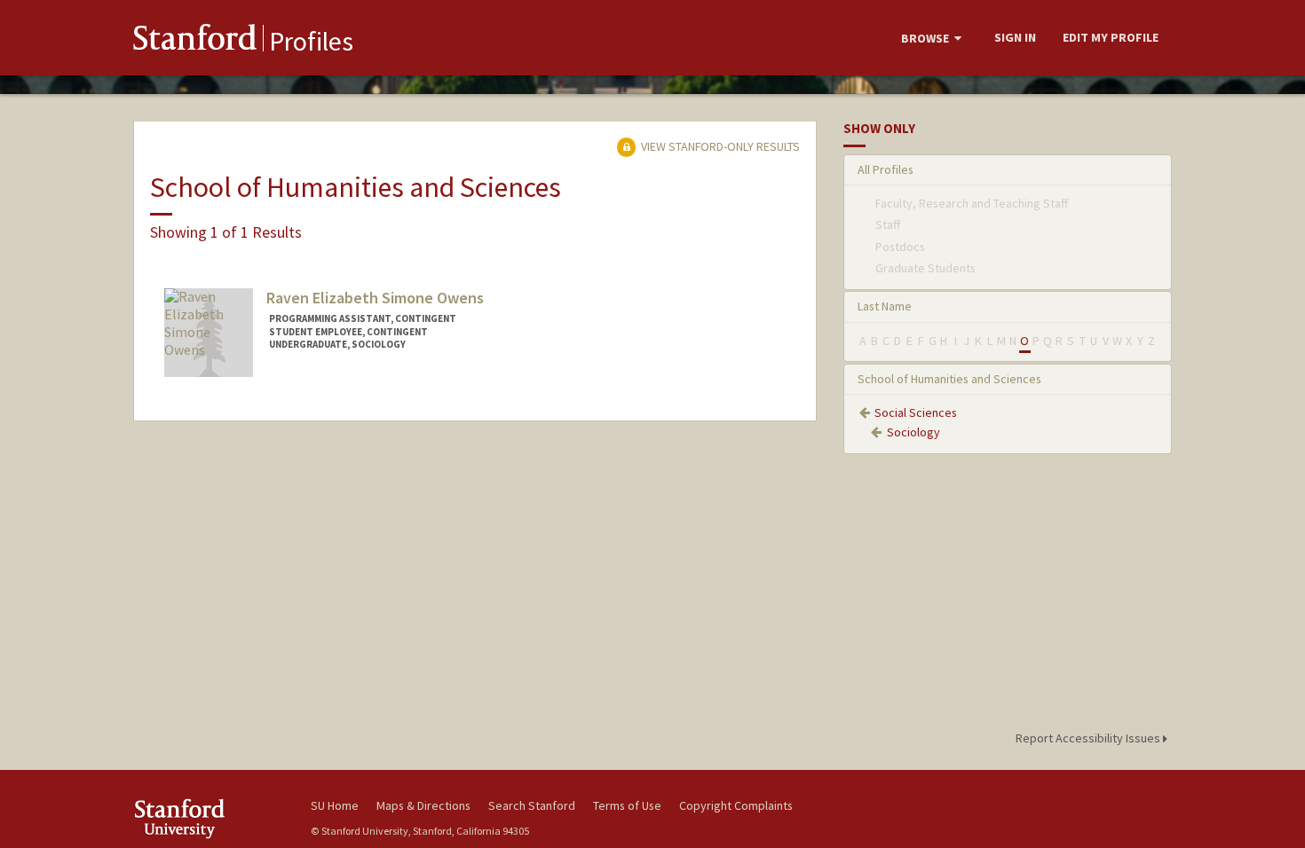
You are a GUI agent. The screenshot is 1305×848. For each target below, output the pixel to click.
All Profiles (886, 169)
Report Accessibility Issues (1089, 738)
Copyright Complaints (736, 805)
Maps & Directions (423, 805)
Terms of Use (627, 805)
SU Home (335, 805)
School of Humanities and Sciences (949, 379)
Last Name (885, 306)
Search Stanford (531, 805)
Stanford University (208, 818)
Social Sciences (915, 412)
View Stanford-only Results (719, 146)
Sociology (913, 432)
